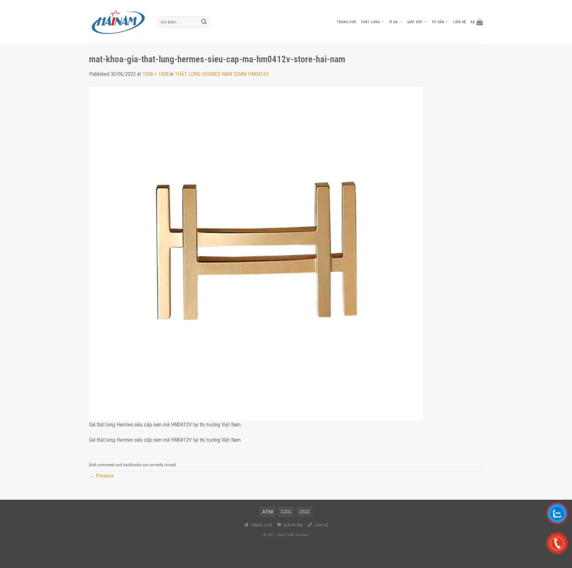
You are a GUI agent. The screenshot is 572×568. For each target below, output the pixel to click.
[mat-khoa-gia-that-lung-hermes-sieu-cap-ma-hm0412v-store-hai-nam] (256, 253)
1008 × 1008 (155, 74)
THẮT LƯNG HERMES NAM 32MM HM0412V (222, 74)
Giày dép (415, 22)
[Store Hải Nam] (118, 22)
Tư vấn (438, 22)
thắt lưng (370, 22)
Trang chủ (346, 22)
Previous (101, 476)
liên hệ (459, 22)
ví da (393, 22)
